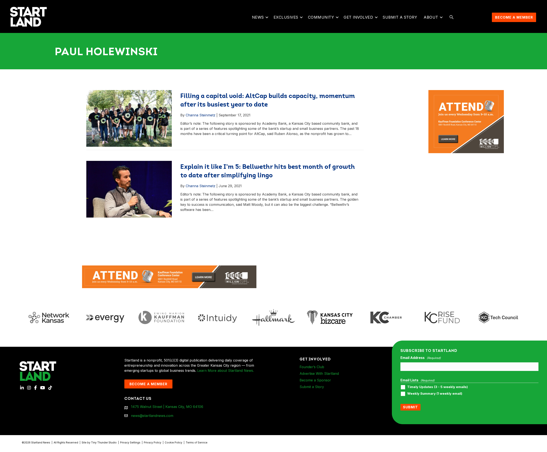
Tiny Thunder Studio (104, 442)
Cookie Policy (173, 442)
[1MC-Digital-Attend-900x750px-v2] (466, 92)
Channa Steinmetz (200, 115)
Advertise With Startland (319, 373)
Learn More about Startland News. (225, 370)
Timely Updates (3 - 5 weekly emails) (437, 387)
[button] (267, 17)
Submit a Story (400, 17)
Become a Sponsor (315, 380)
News (258, 17)
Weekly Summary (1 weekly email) (434, 394)
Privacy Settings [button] (130, 442)
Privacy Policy (152, 442)
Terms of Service (196, 442)
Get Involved (358, 17)
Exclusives (286, 17)
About (431, 17)
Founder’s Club (312, 367)
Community (321, 17)
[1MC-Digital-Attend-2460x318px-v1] (169, 276)
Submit (410, 407)
